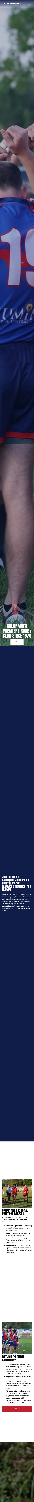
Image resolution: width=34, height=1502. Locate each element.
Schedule (17, 642)
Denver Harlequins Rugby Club (11, 4)
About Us (17, 1409)
